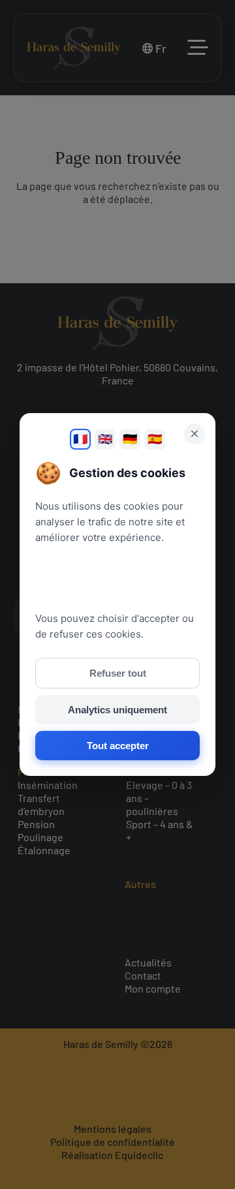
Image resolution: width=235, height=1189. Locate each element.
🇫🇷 (80, 439)
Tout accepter (118, 745)
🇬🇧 (105, 439)
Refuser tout (117, 673)
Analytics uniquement (117, 709)
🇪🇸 (155, 439)
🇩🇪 (130, 439)
